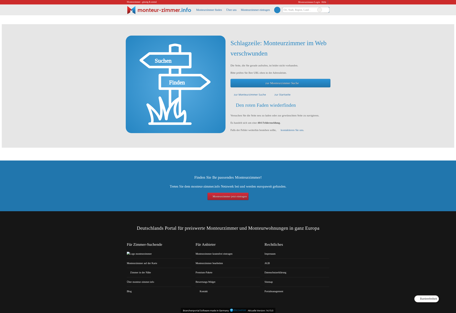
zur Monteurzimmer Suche (282, 83)
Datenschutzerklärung (275, 272)
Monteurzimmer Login (309, 2)
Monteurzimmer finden (209, 9)
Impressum (270, 253)
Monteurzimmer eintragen (255, 9)
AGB (267, 263)
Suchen (326, 10)
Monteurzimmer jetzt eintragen (229, 196)
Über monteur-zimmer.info (140, 281)
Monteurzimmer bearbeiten (209, 263)
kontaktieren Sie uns (292, 130)
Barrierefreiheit (428, 298)
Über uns (231, 9)
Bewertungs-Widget (205, 281)
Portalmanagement (274, 291)
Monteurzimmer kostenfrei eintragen (214, 253)
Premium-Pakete (204, 272)
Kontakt (203, 291)
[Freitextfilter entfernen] (319, 9)
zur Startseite (282, 94)
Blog (129, 291)
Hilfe (324, 2)
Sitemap (269, 281)
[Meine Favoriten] (277, 9)
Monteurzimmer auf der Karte (142, 263)
